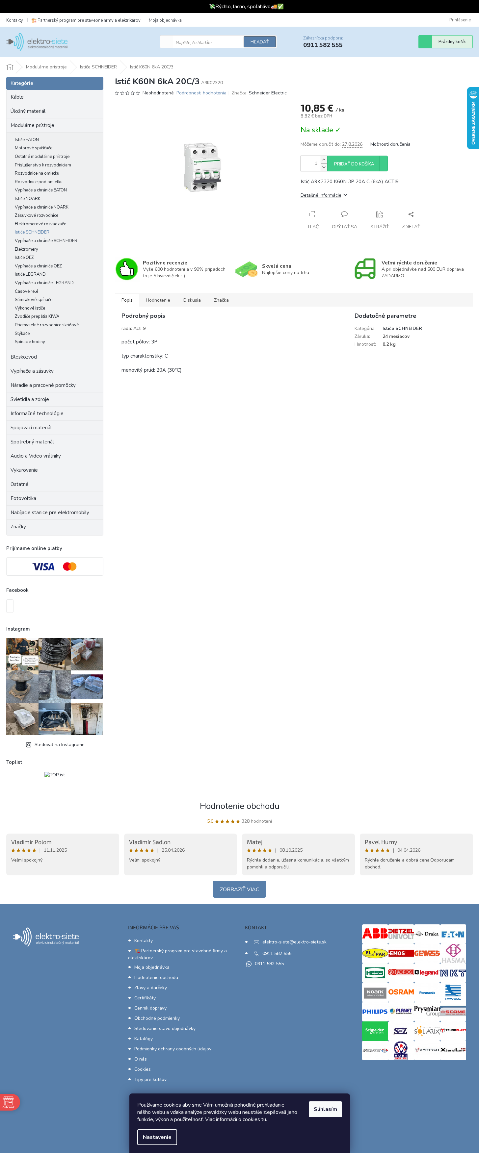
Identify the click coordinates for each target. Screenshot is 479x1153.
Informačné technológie (37, 413)
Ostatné (20, 484)
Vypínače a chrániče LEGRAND (44, 283)
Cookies (142, 1069)
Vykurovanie (24, 470)
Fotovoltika (23, 498)
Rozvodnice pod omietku (39, 182)
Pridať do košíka (354, 164)
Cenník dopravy (150, 1008)
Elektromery (26, 249)
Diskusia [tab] (192, 300)
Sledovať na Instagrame (60, 744)
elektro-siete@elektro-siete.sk (294, 942)
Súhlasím (325, 1109)
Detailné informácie (321, 195)
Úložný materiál (28, 111)
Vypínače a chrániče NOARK (41, 207)
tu (263, 1119)
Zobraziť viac (239, 889)
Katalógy (143, 1039)
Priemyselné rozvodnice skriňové (47, 325)
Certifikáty (145, 998)
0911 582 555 (276, 953)
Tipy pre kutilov (150, 1079)
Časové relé (26, 291)
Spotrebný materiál (32, 442)
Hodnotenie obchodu (239, 806)
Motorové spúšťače (33, 148)
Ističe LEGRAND (30, 274)
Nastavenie (157, 1137)
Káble (17, 97)
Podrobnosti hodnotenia (201, 93)
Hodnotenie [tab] (158, 300)
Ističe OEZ (24, 258)
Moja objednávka (165, 20)
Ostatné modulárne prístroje (42, 157)
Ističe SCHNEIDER (32, 232)
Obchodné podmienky (157, 1018)
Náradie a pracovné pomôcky (43, 385)
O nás (140, 1059)
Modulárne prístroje (32, 125)
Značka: (259, 93)
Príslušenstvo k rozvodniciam (43, 165)
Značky (18, 526)
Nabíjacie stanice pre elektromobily (50, 512)
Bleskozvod (24, 357)
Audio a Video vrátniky (36, 456)
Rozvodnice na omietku (37, 173)
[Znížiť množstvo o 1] (324, 167)
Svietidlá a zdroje (30, 399)
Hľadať (260, 42)
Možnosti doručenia (390, 144)
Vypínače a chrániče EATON (41, 190)
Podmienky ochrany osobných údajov (172, 1049)
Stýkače (22, 334)
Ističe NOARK (27, 199)
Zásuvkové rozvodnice (36, 215)
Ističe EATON (27, 140)
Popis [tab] (127, 300)
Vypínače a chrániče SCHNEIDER (46, 241)
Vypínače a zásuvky (32, 371)
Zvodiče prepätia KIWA (37, 316)
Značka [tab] (221, 300)
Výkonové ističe (30, 308)
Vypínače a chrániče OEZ (38, 266)
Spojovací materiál (31, 427)
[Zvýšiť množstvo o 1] (324, 159)
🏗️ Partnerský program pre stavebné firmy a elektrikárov (86, 20)
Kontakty (14, 20)
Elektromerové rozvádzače (40, 224)
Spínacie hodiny (30, 342)
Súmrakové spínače (33, 300)
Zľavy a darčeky (150, 988)
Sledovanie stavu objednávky (165, 1028)
